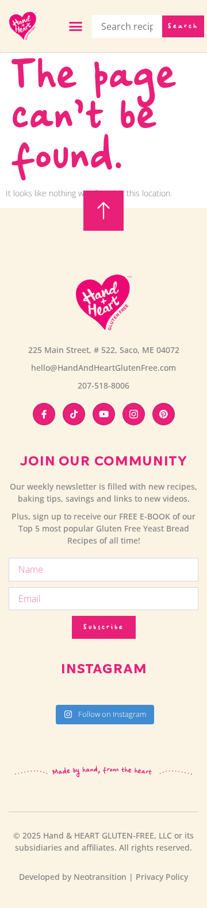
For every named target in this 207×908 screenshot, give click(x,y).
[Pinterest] (163, 414)
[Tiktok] (74, 414)
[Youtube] (104, 414)
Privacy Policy (162, 876)
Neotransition (100, 876)
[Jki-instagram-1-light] (133, 414)
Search (183, 26)
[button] (76, 26)
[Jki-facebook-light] (44, 414)
